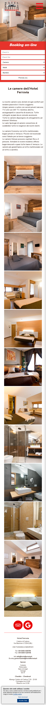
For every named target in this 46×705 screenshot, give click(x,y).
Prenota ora (23, 78)
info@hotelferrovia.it (24, 657)
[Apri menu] (39, 9)
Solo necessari (23, 697)
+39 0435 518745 (24, 653)
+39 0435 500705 (24, 651)
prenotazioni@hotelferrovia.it (26, 658)
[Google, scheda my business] (28, 629)
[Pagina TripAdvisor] (18, 629)
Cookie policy (17, 694)
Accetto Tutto (23, 700)
